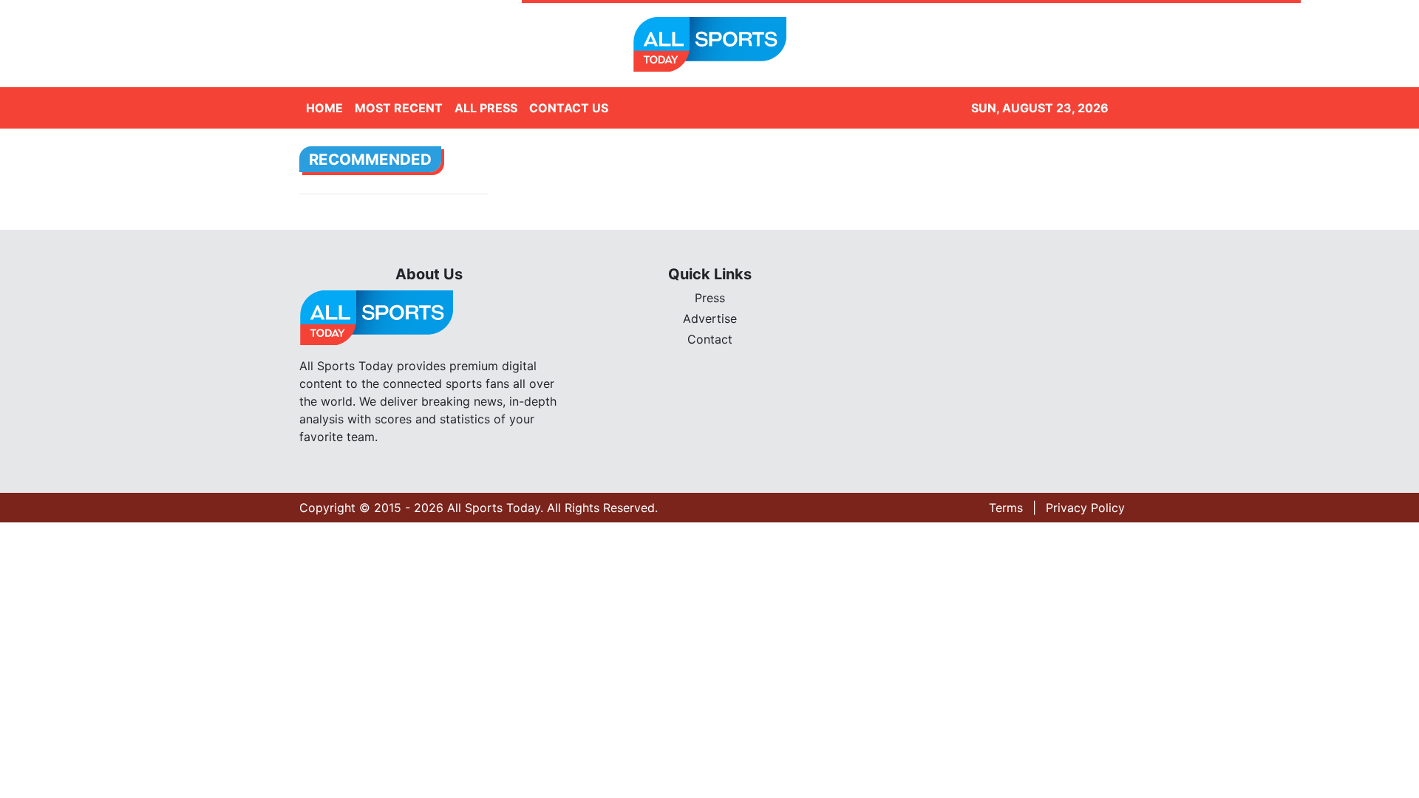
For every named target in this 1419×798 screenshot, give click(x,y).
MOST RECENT (399, 107)
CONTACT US (568, 107)
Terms (1006, 507)
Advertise (710, 318)
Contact (709, 339)
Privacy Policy (1085, 507)
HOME (324, 107)
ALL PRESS (486, 107)
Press (710, 297)
